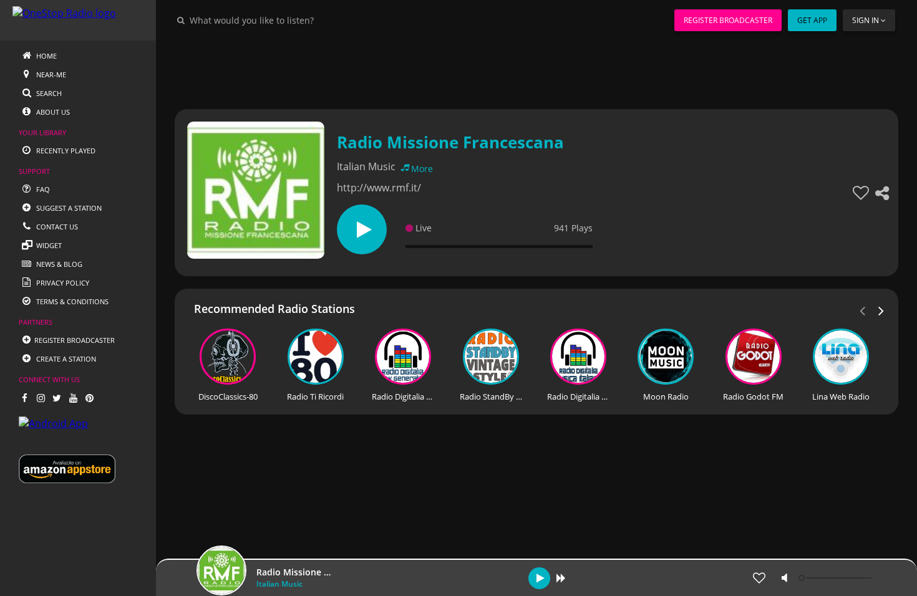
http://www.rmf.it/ (379, 188)
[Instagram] (40, 397)
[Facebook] (24, 397)
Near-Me (50, 74)
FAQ (42, 189)
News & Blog (58, 264)
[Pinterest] (89, 397)
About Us (52, 112)
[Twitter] (57, 397)
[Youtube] (73, 397)
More (422, 169)
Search (48, 93)
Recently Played (64, 150)
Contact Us (56, 226)
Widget (48, 245)
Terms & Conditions (71, 301)
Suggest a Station (68, 208)
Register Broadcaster (728, 20)
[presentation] (881, 309)
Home (45, 55)
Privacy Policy (61, 282)
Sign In (865, 20)
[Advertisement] (536, 69)
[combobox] (289, 20)
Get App (812, 20)
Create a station (65, 358)
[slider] (836, 578)
